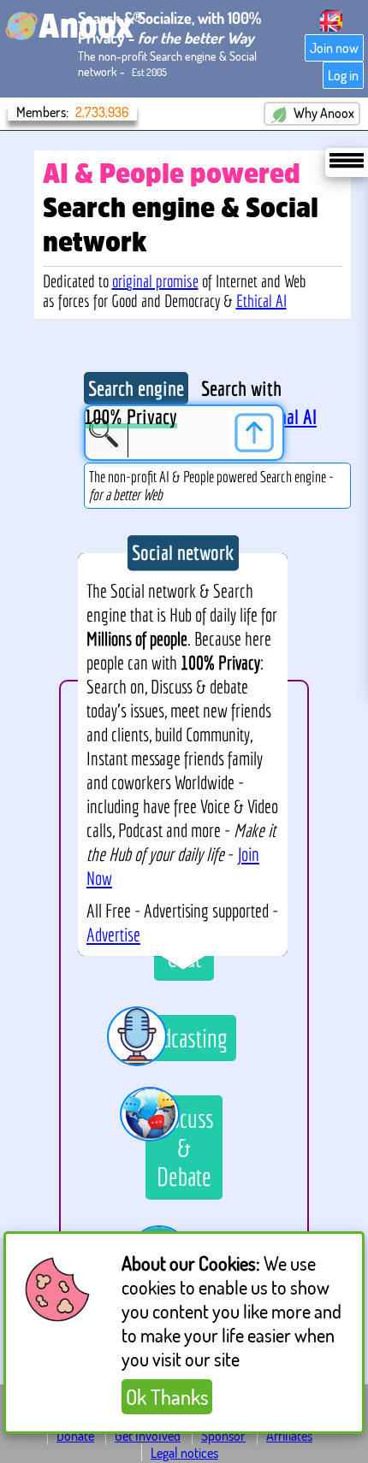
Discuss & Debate (184, 1147)
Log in (343, 75)
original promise (155, 281)
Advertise (113, 934)
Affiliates (289, 1435)
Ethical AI (261, 300)
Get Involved (148, 1435)
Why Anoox (322, 112)
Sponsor (223, 1435)
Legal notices (184, 1452)
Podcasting (184, 1038)
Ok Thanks (167, 1396)
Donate (75, 1435)
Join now (334, 47)
